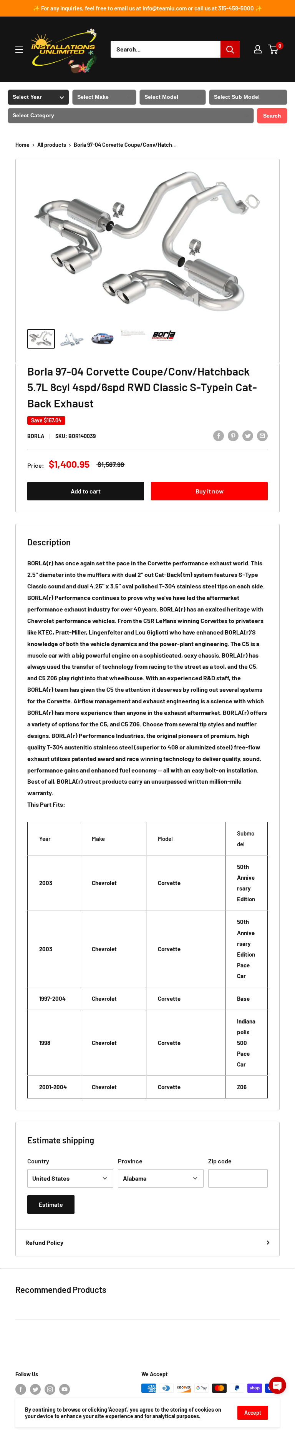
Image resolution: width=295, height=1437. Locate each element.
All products (51, 144)
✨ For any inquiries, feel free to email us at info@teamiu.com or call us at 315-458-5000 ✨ (147, 8)
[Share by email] (262, 435)
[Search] (230, 49)
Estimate (51, 1204)
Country (38, 1161)
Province (130, 1161)
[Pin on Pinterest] (233, 435)
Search (272, 116)
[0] (273, 49)
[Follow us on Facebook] (20, 1389)
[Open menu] (19, 50)
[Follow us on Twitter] (35, 1389)
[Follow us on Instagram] (50, 1389)
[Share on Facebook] (218, 435)
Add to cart (86, 491)
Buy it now (210, 491)
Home (22, 144)
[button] (277, 1385)
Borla (35, 436)
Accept (252, 1412)
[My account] (258, 49)
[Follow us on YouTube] (64, 1389)
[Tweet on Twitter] (247, 435)
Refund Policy (44, 1242)
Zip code (220, 1161)
